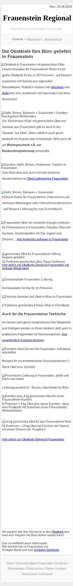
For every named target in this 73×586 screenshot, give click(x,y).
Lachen (60, 568)
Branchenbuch (53, 39)
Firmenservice (35, 568)
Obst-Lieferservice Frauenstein (47, 178)
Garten (50, 568)
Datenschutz (29, 573)
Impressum (45, 573)
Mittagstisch (34, 39)
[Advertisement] (36, 487)
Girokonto (60, 562)
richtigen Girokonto (46, 550)
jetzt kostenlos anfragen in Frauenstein (42, 239)
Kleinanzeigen (16, 568)
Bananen (57, 87)
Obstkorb (57, 531)
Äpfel (5, 93)
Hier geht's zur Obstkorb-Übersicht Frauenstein (33, 439)
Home (9, 562)
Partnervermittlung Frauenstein (34, 562)
